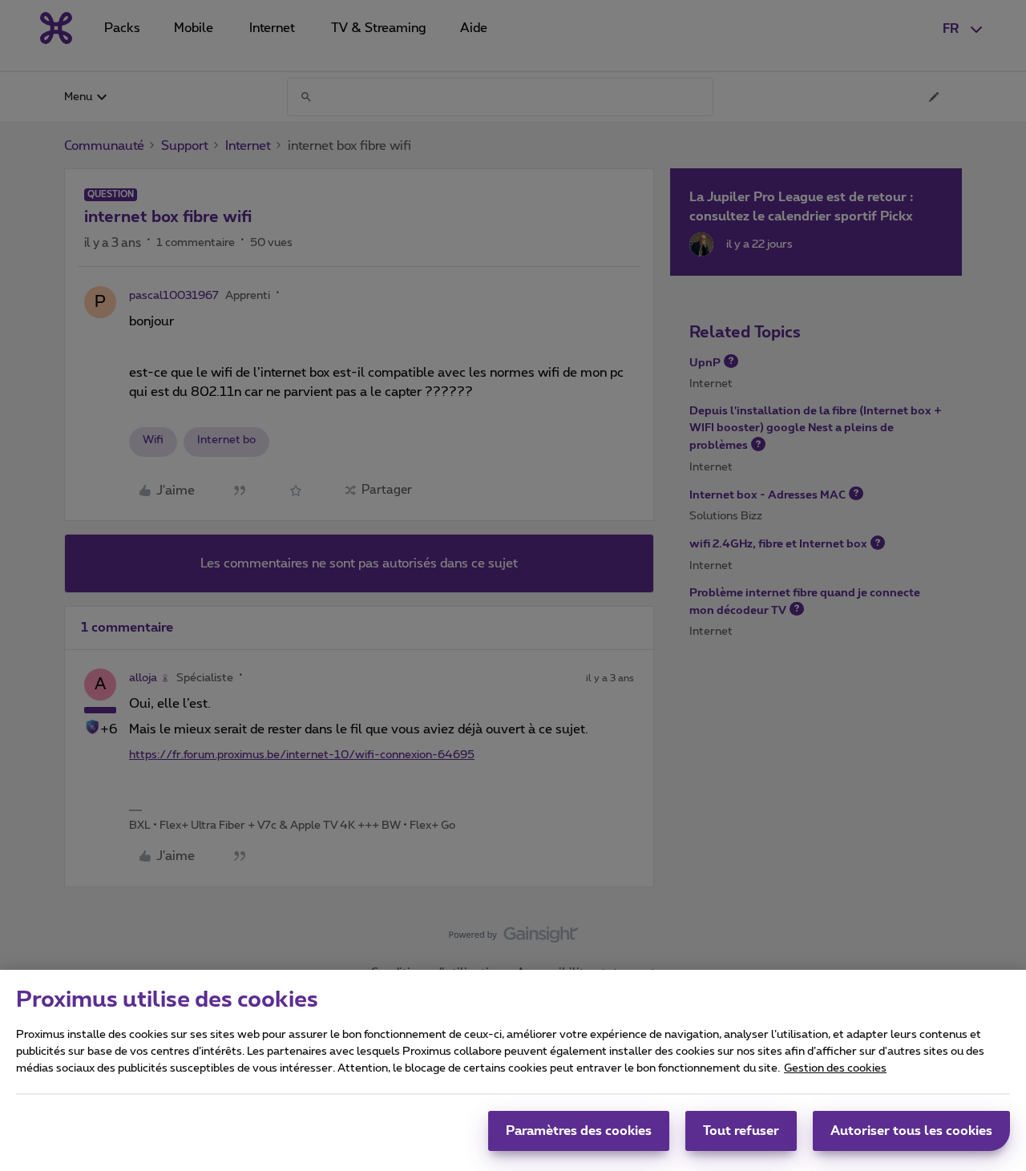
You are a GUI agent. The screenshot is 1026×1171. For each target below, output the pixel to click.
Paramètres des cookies (579, 1131)
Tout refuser (741, 1131)
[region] (513, 1070)
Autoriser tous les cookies (911, 1131)
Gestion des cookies (835, 1068)
